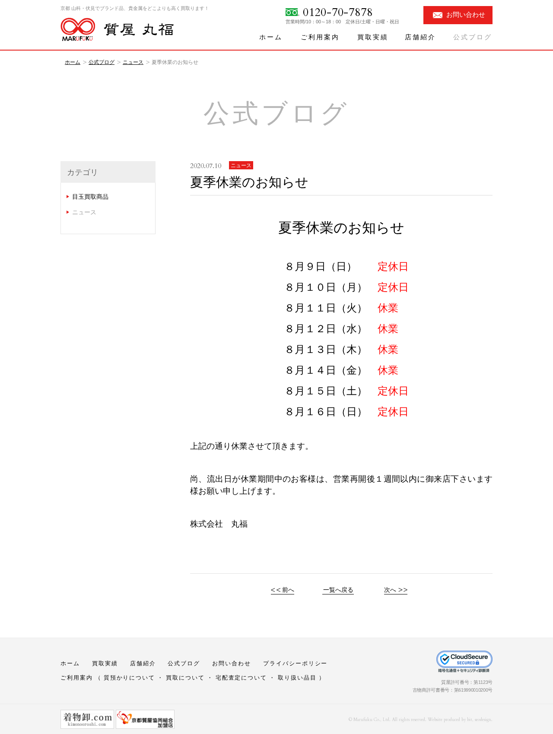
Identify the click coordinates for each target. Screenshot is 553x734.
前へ (288, 590)
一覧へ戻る (338, 590)
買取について (185, 677)
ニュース (133, 62)
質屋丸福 (117, 29)
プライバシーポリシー (295, 663)
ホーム (271, 37)
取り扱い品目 (297, 677)
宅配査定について (241, 677)
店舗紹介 (420, 37)
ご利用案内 (320, 37)
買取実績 (372, 37)
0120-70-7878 (337, 12)
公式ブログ (472, 37)
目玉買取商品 (90, 196)
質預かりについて (130, 677)
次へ (390, 590)
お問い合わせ (465, 14)
